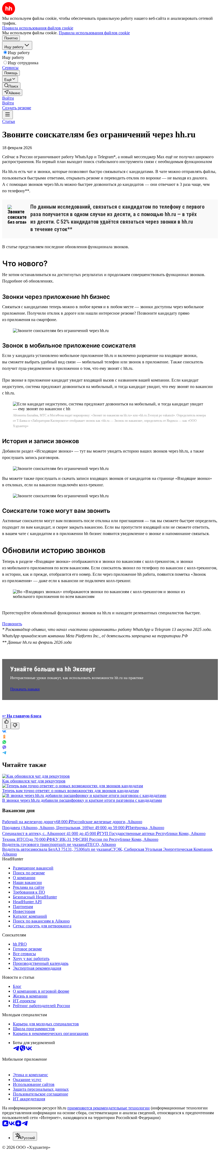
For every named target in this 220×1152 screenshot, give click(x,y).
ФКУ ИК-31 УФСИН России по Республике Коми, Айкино (103, 839)
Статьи (8, 121)
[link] (11, 85)
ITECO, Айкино (101, 844)
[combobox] (25, 1136)
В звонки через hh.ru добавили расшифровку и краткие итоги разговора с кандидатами (82, 800)
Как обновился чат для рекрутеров (33, 781)
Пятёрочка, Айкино (146, 827)
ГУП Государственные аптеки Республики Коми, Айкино (153, 833)
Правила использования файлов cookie (94, 33)
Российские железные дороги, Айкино (106, 821)
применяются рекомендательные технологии (108, 1108)
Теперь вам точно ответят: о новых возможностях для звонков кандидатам (70, 790)
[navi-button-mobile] (7, 114)
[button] (8, 98)
